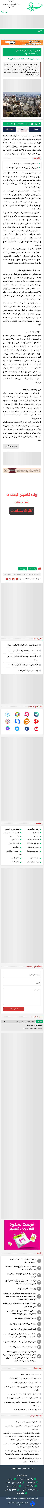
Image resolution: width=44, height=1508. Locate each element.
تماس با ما (22, 1468)
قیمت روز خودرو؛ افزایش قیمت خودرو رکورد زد (23, 1394)
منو (38, 31)
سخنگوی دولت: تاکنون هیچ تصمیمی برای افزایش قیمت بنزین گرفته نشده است (21, 1312)
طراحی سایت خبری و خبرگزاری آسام (18, 1503)
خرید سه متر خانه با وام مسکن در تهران (23, 650)
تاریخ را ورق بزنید (33, 843)
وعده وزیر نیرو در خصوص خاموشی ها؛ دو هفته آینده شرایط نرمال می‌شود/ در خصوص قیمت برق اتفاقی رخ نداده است (19, 1296)
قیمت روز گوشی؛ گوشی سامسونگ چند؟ (22, 1347)
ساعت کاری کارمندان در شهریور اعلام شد (25, 1382)
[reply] (4, 1021)
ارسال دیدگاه (14, 1009)
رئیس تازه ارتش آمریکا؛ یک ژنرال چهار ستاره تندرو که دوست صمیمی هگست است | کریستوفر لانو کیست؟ (22, 1452)
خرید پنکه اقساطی (33, 847)
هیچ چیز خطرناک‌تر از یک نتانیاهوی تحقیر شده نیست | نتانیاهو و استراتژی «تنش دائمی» (21, 1445)
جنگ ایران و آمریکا (26, 1479)
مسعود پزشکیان (10, 1489)
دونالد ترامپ (29, 1486)
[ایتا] (27, 724)
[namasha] (36, 731)
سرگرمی (10, 1479)
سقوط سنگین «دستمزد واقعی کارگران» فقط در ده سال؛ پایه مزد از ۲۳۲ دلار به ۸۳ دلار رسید (20, 1335)
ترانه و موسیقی (14, 836)
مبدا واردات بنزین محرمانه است (25, 1318)
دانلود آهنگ (15, 858)
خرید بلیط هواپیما (33, 851)
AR (13, 7)
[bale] (36, 716)
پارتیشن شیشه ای (33, 862)
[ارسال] (32, 123)
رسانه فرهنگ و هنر (33, 829)
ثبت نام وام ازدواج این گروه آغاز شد (23, 1329)
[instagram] (8, 724)
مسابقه (13, 1468)
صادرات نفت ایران (29, 1489)
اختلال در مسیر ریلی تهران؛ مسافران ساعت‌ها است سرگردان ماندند (20, 1268)
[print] (35, 123)
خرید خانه (22, 569)
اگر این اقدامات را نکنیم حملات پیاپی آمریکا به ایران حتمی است (22, 1427)
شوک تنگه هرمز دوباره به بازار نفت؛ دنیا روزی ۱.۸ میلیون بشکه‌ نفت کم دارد (20, 1282)
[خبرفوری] (32, 7)
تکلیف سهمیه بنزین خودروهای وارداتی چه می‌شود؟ (21, 1275)
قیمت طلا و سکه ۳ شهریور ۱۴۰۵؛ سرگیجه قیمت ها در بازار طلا (21, 1388)
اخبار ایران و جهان (33, 839)
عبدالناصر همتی (12, 1486)
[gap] (8, 731)
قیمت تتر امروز (14, 843)
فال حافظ (31, 1482)
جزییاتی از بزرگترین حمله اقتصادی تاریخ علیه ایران (21, 167)
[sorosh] (17, 724)
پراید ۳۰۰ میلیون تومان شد (26, 1288)
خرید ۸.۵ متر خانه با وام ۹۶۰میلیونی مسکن (22, 645)
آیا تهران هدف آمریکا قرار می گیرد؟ (27, 1422)
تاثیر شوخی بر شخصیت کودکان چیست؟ (25, 163)
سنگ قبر (16, 847)
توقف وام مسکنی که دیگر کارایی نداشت (23, 665)
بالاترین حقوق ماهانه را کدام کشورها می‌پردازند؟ (23, 1398)
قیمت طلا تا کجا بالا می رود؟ (29, 1374)
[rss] (5, 11)
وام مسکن (32, 569)
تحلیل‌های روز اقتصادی (12, 829)
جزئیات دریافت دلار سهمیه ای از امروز (23, 1324)
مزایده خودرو (35, 858)
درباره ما (31, 1468)
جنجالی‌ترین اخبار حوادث (11, 832)
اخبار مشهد (35, 832)
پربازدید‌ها (37, 1368)
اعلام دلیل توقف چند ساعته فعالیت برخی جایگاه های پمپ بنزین (19, 1305)
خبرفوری (14, 1498)
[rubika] (17, 716)
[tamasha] (36, 724)
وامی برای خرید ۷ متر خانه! (28, 670)
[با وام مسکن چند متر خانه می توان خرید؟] (17, 579)
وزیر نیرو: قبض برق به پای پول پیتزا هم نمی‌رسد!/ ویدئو (22, 1261)
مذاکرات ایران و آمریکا (13, 1482)
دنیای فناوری (15, 839)
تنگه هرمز (20, 1493)
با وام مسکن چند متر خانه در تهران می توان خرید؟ (22, 658)
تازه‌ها (39, 1253)
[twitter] (13, 579)
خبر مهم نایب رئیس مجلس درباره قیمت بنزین (19, 1341)
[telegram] (8, 716)
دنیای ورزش (35, 836)
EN (10, 7)
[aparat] (27, 716)
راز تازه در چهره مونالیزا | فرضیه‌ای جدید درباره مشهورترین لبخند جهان (24, 1460)
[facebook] (6, 579)
